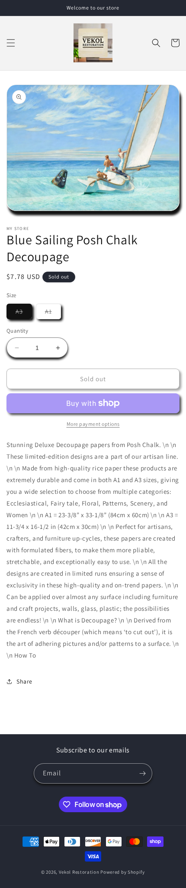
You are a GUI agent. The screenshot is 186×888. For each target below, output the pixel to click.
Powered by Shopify (122, 872)
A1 (53, 313)
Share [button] (24, 681)
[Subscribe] (142, 773)
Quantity (17, 330)
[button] (10, 42)
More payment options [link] (93, 424)
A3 (24, 313)
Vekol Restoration (79, 872)
